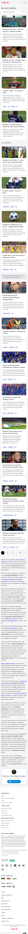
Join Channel (15, 781)
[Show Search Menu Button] (21, 2)
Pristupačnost (5, 901)
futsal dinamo (10, 413)
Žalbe (2, 915)
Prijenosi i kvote (5, 827)
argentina (5, 347)
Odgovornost (5, 921)
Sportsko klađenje (5, 823)
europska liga (6, 206)
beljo (4, 547)
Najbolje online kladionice (7, 820)
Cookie (3, 912)
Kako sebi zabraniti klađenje (8, 798)
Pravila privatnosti (6, 909)
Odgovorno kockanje (7, 918)
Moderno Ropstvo (6, 895)
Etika (2, 898)
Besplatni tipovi (5, 825)
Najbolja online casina (6, 808)
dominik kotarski (6, 313)
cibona (4, 379)
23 (20, 553)
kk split (11, 269)
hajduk (4, 106)
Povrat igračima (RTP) (6, 815)
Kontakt (3, 795)
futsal (4, 413)
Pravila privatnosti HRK (6, 802)
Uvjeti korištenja (5, 906)
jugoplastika (5, 269)
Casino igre (4, 810)
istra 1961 (13, 106)
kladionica (11, 347)
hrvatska (5, 447)
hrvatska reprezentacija (8, 515)
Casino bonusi (4, 812)
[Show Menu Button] (25, 2)
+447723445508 (4, 855)
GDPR (3, 892)
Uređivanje (4, 903)
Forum (2, 800)
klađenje (11, 481)
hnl (8, 106)
